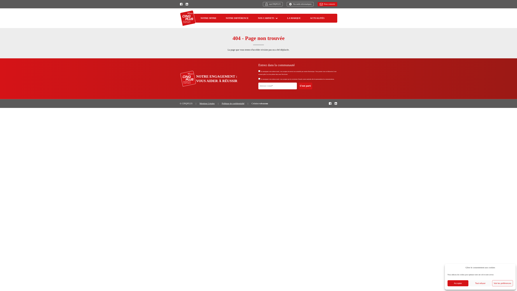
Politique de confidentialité (233, 103)
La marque (294, 18)
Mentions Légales (207, 103)
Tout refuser (480, 283)
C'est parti (305, 86)
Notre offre (208, 18)
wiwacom (263, 103)
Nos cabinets (266, 18)
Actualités (317, 18)
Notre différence (237, 18)
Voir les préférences (502, 283)
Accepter (458, 283)
